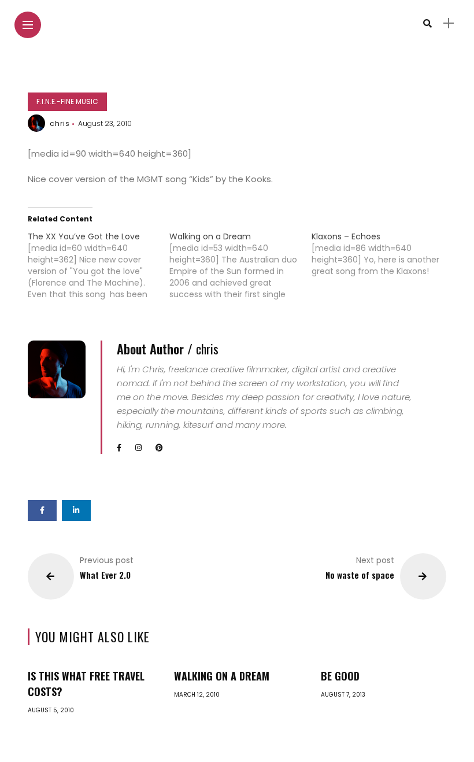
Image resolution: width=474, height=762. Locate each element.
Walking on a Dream (221, 675)
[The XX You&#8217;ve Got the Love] (99, 265)
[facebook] (42, 510)
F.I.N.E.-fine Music (67, 101)
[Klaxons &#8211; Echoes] (383, 254)
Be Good (340, 675)
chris (60, 123)
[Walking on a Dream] (240, 265)
